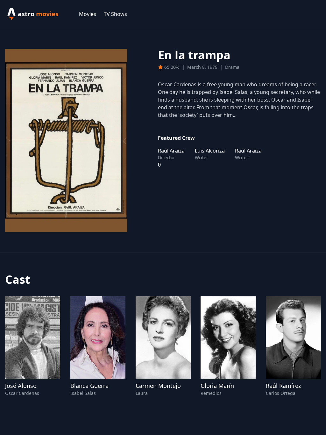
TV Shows (115, 14)
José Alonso (21, 385)
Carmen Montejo (158, 385)
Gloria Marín (217, 385)
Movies (87, 14)
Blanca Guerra (89, 385)
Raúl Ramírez (283, 385)
